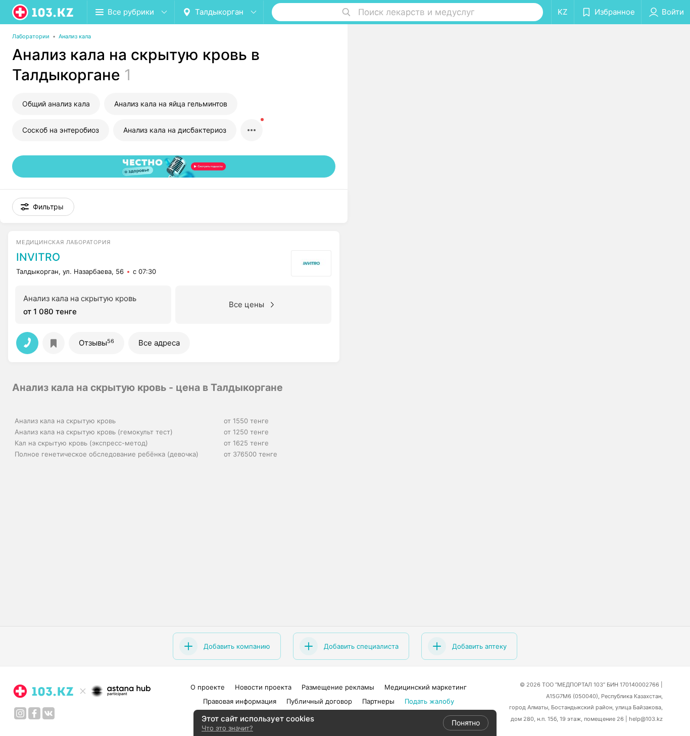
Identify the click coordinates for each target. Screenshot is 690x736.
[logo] (43, 12)
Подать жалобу (429, 701)
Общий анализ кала (56, 103)
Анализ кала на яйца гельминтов (170, 103)
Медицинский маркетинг (425, 687)
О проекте (207, 687)
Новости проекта (263, 687)
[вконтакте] (48, 713)
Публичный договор (319, 701)
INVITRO (38, 257)
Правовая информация (239, 701)
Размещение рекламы (338, 687)
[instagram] (20, 713)
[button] (43, 207)
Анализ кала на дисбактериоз (174, 130)
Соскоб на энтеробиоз (60, 130)
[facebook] (34, 713)
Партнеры (378, 701)
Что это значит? (227, 728)
